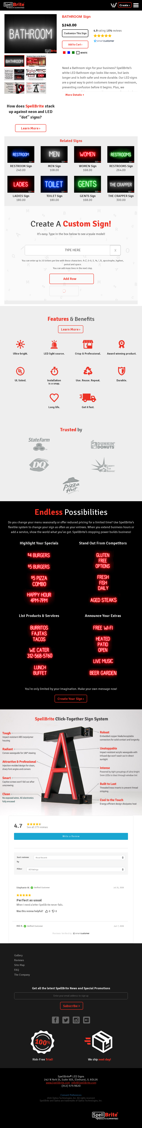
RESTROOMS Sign (121, 166)
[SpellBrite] (14, 5)
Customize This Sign (75, 33)
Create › (124, 5)
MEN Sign (54, 166)
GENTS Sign (88, 195)
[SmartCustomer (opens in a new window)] (104, 40)
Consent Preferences (71, 1095)
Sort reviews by (23, 859)
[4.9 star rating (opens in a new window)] (103, 35)
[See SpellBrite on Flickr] (86, 1020)
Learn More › (30, 128)
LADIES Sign (21, 195)
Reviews (19, 960)
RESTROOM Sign (21, 166)
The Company (22, 974)
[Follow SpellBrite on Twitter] (65, 1020)
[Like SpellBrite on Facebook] (55, 1020)
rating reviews (108, 30)
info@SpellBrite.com (83, 1082)
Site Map (19, 965)
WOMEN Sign (87, 166)
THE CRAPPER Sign (121, 195)
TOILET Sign (54, 195)
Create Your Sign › (70, 699)
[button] (48, 911)
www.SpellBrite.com (58, 1082)
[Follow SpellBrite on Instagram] (76, 1020)
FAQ (16, 969)
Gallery (18, 955)
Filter (19, 869)
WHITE (83, 52)
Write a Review (71, 836)
